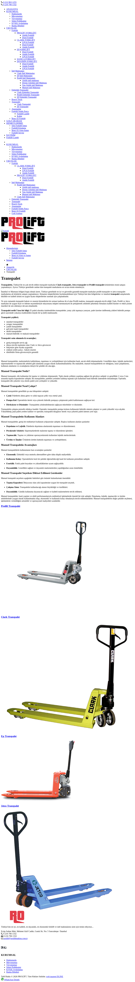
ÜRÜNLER (11, 28)
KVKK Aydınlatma (20, 23)
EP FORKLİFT (23, 49)
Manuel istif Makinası (31, 87)
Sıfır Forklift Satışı (19, 126)
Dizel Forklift (27, 37)
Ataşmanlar (16, 109)
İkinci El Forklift (18, 118)
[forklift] (23, 228)
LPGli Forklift (28, 42)
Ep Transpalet (8, 736)
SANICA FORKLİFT (26, 59)
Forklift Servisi (18, 133)
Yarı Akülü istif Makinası (32, 85)
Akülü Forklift (28, 35)
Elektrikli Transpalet (20, 90)
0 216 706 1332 (9, 4)
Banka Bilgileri (18, 26)
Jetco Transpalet (10, 805)
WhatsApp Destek (12, 980)
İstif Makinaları (18, 71)
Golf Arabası (17, 213)
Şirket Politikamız (19, 21)
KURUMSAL (12, 11)
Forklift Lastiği (23, 114)
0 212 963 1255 (9, 2)
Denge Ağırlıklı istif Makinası (34, 83)
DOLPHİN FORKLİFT (27, 61)
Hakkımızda (17, 14)
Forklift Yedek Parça (20, 111)
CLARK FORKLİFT (26, 40)
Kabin (19, 116)
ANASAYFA (12, 9)
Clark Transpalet (24, 104)
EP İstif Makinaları (24, 76)
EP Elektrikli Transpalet (27, 97)
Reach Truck (17, 99)
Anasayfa (10, 267)
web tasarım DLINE (54, 976)
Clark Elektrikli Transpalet (28, 92)
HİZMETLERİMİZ (14, 123)
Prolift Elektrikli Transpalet (28, 95)
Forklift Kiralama (19, 128)
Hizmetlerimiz (12, 248)
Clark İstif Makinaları (26, 73)
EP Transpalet (22, 106)
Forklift (15, 30)
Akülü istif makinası (30, 80)
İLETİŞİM (10, 135)
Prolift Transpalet (10, 506)
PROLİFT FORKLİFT (26, 33)
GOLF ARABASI (14, 121)
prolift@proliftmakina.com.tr (15, 938)
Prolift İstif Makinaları (26, 78)
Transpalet (16, 102)
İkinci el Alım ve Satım (21, 255)
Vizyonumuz (17, 18)
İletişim (9, 260)
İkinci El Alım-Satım (20, 130)
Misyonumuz (17, 16)
